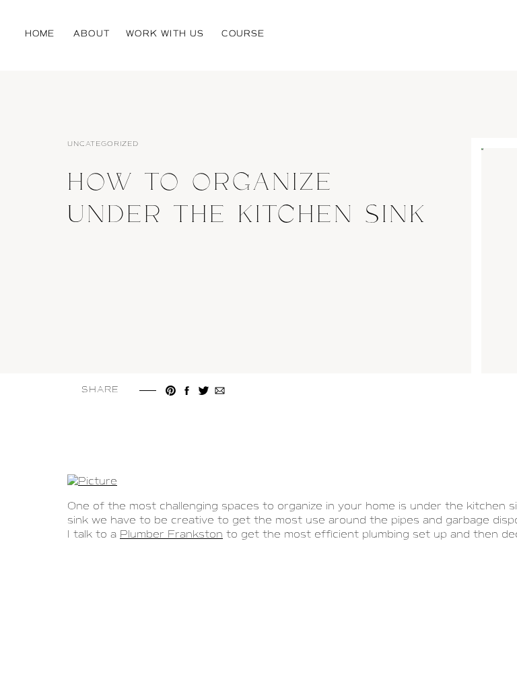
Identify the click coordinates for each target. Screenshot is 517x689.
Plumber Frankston (171, 534)
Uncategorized (103, 143)
